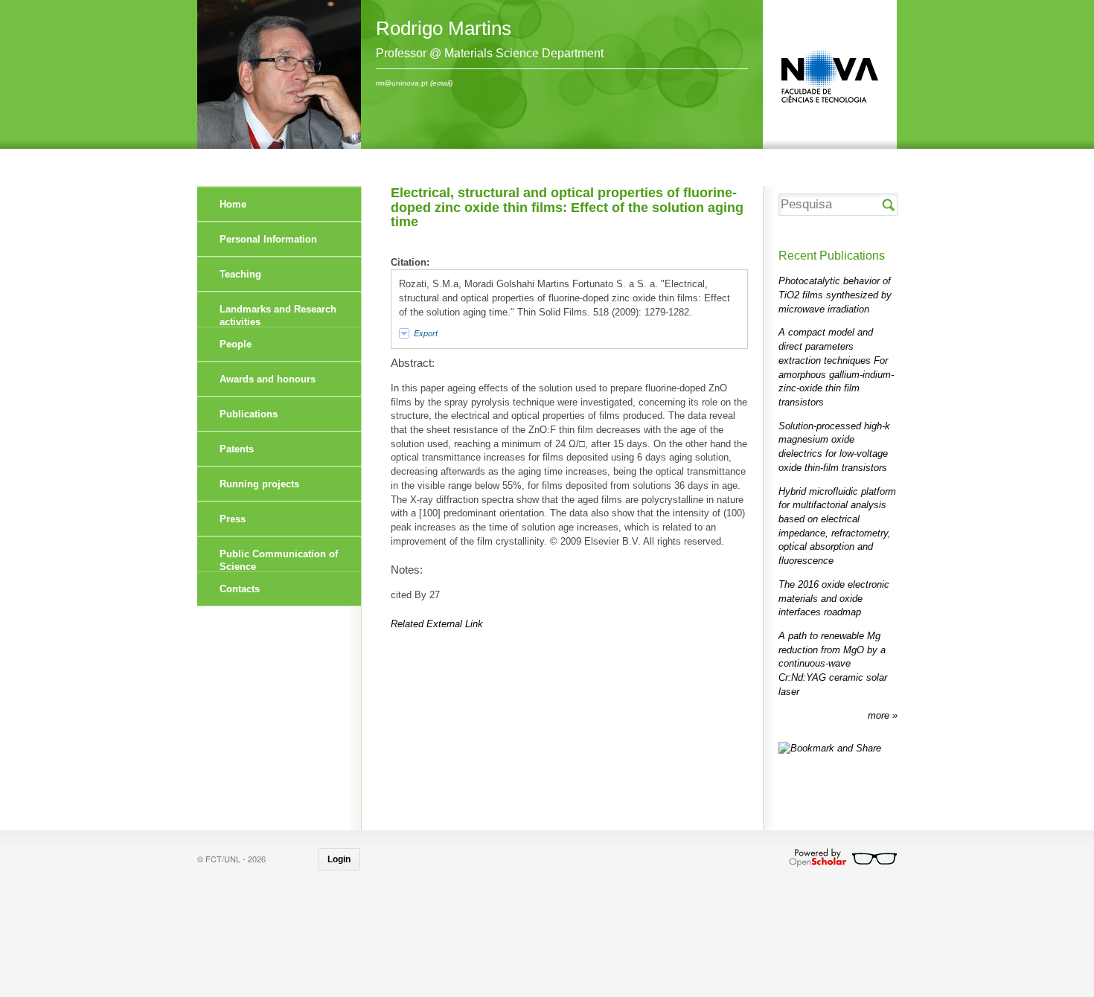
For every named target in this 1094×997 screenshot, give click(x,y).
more (880, 715)
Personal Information (268, 239)
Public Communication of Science (279, 560)
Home (233, 204)
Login (339, 859)
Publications (249, 414)
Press (233, 519)
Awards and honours (268, 379)
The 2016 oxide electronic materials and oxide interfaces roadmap (833, 598)
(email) (441, 83)
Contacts (240, 588)
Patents (237, 449)
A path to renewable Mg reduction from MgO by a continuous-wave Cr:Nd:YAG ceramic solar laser (832, 663)
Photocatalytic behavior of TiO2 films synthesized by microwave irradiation (835, 294)
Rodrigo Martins (443, 28)
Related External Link (437, 623)
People (236, 344)
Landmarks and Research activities (278, 315)
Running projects (259, 484)
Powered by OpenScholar (843, 858)
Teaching (240, 274)
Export (426, 333)
